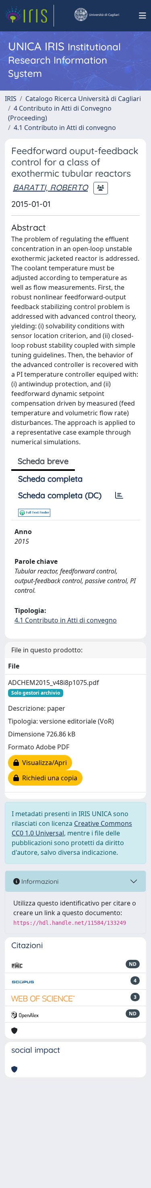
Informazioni (39, 881)
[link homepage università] (96, 16)
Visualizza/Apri (43, 762)
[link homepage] (29, 16)
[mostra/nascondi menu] (142, 16)
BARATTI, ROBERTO (50, 187)
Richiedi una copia (48, 777)
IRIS (11, 98)
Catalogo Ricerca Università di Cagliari (83, 98)
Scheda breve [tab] (43, 461)
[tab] (119, 495)
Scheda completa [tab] (50, 479)
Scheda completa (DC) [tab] (59, 495)
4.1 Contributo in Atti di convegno (65, 127)
